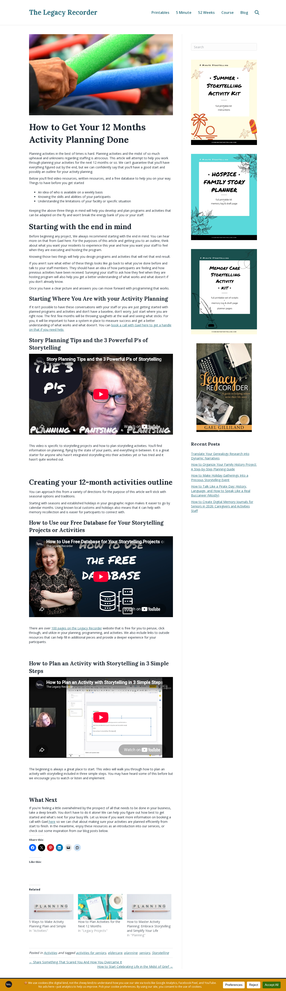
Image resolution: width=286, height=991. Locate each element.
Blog (244, 12)
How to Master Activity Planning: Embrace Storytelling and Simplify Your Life (148, 926)
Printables (160, 12)
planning (130, 953)
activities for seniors (91, 953)
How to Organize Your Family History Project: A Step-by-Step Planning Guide (224, 466)
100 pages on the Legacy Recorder (76, 628)
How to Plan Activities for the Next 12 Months (99, 924)
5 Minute (183, 12)
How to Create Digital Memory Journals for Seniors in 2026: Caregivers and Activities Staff (222, 506)
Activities (50, 953)
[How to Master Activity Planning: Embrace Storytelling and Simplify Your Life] (149, 907)
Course (227, 12)
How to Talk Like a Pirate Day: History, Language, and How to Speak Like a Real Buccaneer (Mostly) (220, 491)
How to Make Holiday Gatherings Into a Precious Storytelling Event (219, 477)
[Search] (254, 12)
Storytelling (160, 953)
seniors (144, 953)
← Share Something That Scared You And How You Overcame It (75, 962)
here (51, 821)
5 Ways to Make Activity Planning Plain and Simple (47, 924)
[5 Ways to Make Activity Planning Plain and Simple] (51, 907)
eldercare (115, 953)
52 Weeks (206, 12)
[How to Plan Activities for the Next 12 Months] (100, 907)
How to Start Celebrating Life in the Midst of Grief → (135, 966)
